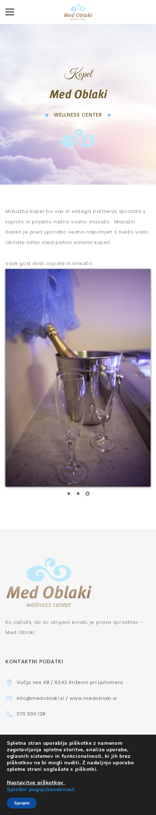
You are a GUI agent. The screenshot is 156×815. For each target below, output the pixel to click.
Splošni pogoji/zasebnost (40, 789)
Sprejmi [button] (21, 803)
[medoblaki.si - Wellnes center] (77, 11)
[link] (36, 782)
